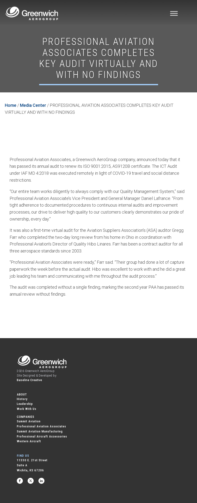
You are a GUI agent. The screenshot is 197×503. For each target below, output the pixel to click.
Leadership (25, 404)
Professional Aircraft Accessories (42, 436)
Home (10, 105)
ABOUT (22, 394)
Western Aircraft (29, 441)
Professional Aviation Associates (41, 426)
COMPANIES (25, 417)
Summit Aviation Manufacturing (40, 431)
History (22, 399)
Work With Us (26, 409)
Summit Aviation (29, 421)
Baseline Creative (29, 380)
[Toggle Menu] (174, 13)
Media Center (33, 105)
